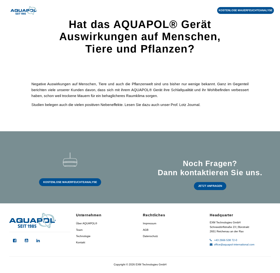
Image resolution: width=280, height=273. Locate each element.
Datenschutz (150, 236)
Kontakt (204, 10)
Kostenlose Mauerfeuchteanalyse (70, 182)
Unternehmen (87, 10)
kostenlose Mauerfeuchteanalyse (245, 10)
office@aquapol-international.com (233, 244)
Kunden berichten (123, 10)
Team (79, 229)
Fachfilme (154, 10)
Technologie (55, 10)
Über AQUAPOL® (86, 223)
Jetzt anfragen (210, 185)
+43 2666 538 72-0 (225, 240)
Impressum (149, 223)
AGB (145, 229)
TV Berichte (180, 10)
